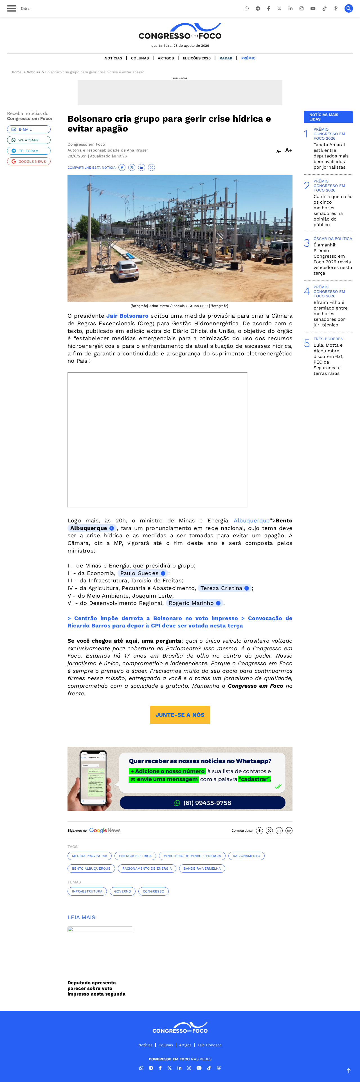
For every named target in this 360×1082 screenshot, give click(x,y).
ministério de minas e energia (192, 856)
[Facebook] (268, 8)
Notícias (113, 58)
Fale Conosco (210, 1045)
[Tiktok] (325, 8)
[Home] (180, 31)
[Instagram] (301, 8)
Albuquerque (252, 520)
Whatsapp (28, 140)
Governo (122, 891)
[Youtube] (313, 8)
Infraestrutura (87, 891)
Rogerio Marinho (191, 603)
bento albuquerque (91, 869)
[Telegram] (258, 8)
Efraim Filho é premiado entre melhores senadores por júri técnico (331, 314)
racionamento (246, 856)
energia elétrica (135, 856)
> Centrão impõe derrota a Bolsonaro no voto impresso (153, 618)
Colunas (140, 58)
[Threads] (336, 8)
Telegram (29, 151)
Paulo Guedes (139, 573)
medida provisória (89, 856)
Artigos (166, 58)
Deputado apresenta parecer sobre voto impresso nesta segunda (96, 988)
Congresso (153, 891)
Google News (32, 161)
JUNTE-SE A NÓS (180, 714)
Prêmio (248, 58)
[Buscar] (349, 8)
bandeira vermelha (202, 869)
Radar (226, 58)
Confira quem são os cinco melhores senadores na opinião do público (333, 210)
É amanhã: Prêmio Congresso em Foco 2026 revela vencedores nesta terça (333, 259)
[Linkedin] (290, 8)
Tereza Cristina (221, 588)
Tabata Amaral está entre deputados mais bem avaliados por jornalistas (331, 156)
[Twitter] (279, 8)
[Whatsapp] (247, 8)
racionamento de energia (147, 869)
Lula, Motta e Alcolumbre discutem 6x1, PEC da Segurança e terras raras (328, 359)
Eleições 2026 (197, 58)
